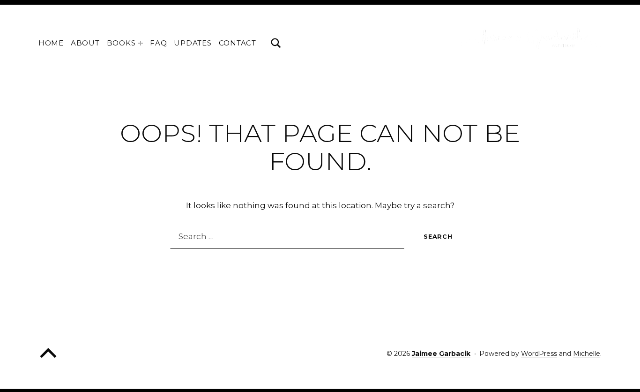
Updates (192, 42)
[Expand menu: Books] (140, 43)
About (85, 42)
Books (121, 42)
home (51, 42)
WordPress (539, 353)
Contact (237, 42)
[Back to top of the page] (48, 359)
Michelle (586, 353)
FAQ (158, 42)
